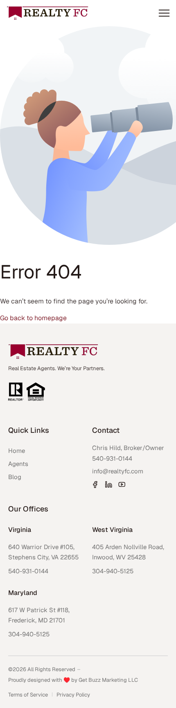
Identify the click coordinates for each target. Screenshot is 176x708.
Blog (14, 477)
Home (16, 451)
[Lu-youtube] (122, 484)
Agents (18, 464)
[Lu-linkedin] (108, 484)
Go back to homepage (33, 318)
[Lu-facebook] (95, 484)
